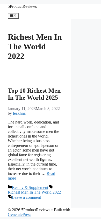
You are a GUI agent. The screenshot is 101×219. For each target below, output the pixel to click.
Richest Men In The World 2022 (34, 192)
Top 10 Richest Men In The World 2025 (34, 94)
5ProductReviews (22, 6)
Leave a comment (26, 197)
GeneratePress (19, 214)
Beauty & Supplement (30, 187)
